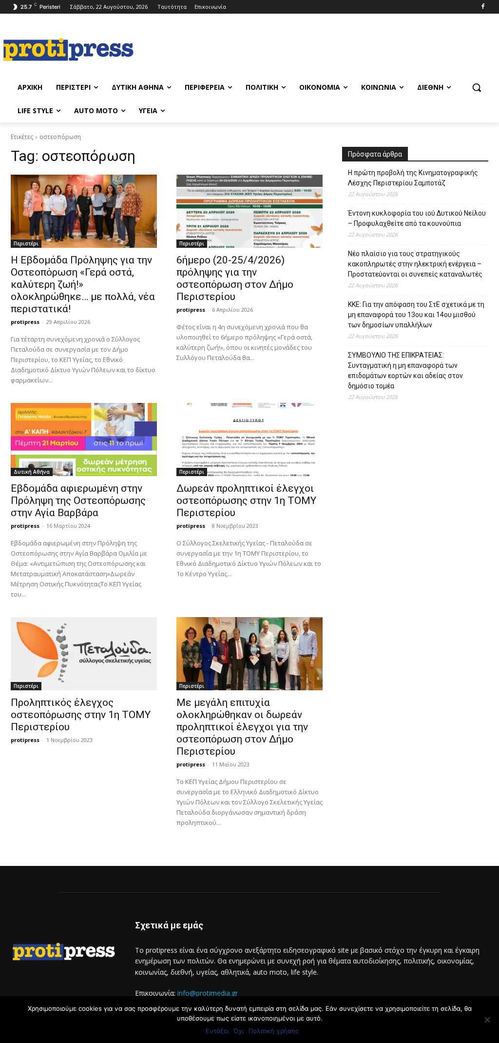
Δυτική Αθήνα (32, 471)
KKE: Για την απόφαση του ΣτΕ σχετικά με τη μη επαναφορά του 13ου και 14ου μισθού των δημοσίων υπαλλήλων (416, 315)
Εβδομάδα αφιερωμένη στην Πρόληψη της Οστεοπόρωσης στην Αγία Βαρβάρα (78, 500)
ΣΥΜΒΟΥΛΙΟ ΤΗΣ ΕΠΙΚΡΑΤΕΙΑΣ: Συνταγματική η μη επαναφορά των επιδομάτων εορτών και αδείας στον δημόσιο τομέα (405, 370)
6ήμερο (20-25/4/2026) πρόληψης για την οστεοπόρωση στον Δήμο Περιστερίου (234, 278)
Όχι (238, 1031)
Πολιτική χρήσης (274, 1031)
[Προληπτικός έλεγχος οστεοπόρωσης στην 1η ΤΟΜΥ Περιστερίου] (84, 653)
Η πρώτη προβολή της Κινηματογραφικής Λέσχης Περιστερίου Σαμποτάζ (413, 178)
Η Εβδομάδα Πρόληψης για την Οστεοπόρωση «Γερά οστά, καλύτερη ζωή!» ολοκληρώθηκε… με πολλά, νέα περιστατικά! (83, 284)
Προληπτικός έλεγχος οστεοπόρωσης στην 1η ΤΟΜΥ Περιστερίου (81, 715)
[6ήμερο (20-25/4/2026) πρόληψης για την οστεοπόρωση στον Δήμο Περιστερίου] (249, 211)
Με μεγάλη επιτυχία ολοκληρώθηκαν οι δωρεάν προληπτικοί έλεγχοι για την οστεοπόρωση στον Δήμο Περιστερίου (242, 727)
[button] (476, 87)
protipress (25, 321)
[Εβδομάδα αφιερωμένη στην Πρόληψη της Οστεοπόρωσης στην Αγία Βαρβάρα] (84, 439)
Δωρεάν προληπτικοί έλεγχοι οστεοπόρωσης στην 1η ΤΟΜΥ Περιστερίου (246, 500)
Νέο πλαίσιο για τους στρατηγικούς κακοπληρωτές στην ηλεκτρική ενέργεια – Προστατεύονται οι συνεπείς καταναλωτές (415, 264)
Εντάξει (217, 1031)
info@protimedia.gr (207, 993)
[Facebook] (482, 7)
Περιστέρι (26, 243)
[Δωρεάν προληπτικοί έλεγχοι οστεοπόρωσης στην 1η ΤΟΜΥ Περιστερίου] (249, 439)
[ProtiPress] (68, 49)
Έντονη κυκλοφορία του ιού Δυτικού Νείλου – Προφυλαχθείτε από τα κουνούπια (417, 218)
